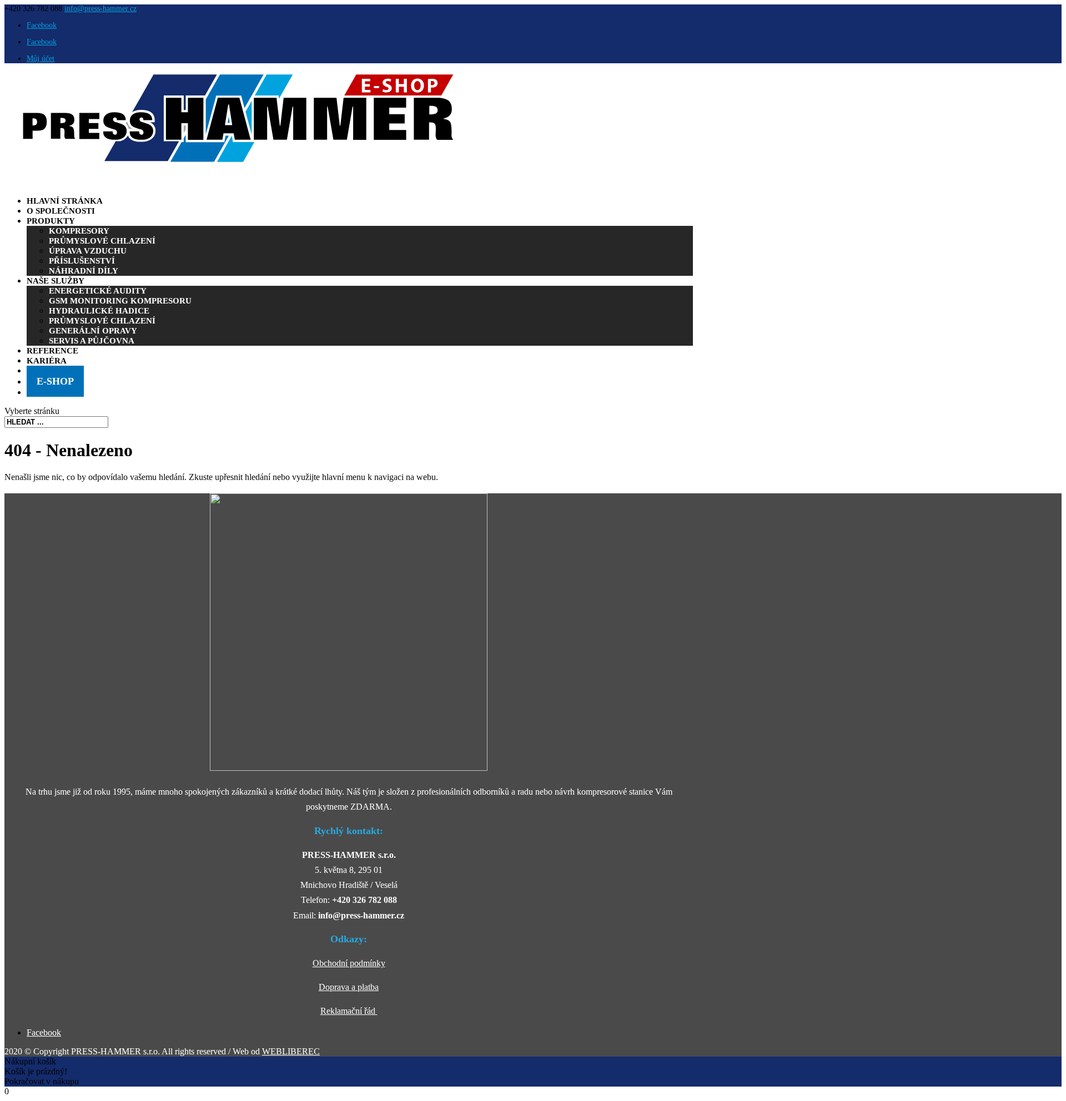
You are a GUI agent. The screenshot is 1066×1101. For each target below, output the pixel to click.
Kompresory (79, 230)
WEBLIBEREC (291, 1051)
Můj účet (40, 58)
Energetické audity (98, 290)
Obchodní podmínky (349, 963)
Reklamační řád (349, 1011)
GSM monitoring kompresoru (120, 300)
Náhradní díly (83, 270)
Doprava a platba (349, 987)
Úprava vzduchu (88, 250)
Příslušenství (82, 260)
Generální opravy (93, 330)
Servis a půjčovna (91, 340)
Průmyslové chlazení (102, 240)
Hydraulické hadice (99, 310)
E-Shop (55, 381)
